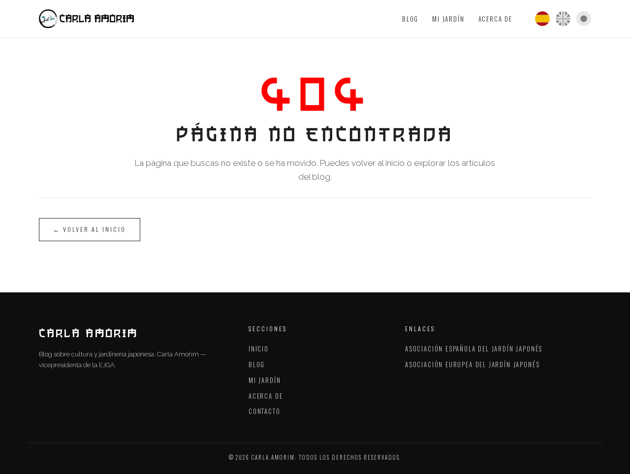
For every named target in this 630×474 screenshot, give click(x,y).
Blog (410, 19)
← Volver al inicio (89, 229)
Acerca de (495, 19)
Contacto (265, 411)
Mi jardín (448, 19)
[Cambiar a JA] (583, 18)
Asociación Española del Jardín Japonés (473, 348)
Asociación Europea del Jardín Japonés (472, 364)
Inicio (259, 348)
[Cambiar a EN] (563, 18)
